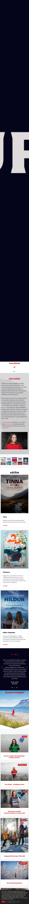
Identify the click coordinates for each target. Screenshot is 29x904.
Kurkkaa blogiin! (14, 692)
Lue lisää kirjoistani (6, 422)
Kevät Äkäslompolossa (14, 883)
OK (3, 901)
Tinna (5, 517)
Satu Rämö (14, 363)
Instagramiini (5, 428)
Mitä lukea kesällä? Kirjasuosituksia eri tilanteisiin (14, 812)
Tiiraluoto (6, 572)
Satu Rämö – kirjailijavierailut (14, 784)
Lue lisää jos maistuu (11, 901)
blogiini (19, 422)
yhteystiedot (8, 424)
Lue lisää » (5, 525)
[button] (14, 367)
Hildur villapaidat (9, 632)
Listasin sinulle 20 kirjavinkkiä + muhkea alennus (14, 757)
